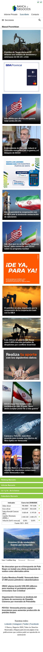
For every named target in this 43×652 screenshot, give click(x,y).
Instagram (17, 624)
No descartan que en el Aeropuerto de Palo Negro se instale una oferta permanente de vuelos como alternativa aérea (21, 569)
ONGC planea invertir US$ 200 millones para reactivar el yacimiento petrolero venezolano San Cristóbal (19, 588)
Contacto (35, 14)
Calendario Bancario (9, 496)
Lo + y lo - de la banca (10, 491)
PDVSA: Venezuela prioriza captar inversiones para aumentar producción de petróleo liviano (21, 610)
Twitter (26, 624)
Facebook (34, 624)
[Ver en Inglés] (38, 2)
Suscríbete (24, 14)
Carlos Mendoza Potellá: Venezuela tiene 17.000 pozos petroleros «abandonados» (20, 579)
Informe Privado (10, 14)
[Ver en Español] (41, 2)
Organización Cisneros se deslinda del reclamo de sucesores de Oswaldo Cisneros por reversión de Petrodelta (19, 599)
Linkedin (8, 624)
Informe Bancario (8, 485)
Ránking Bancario (8, 480)
